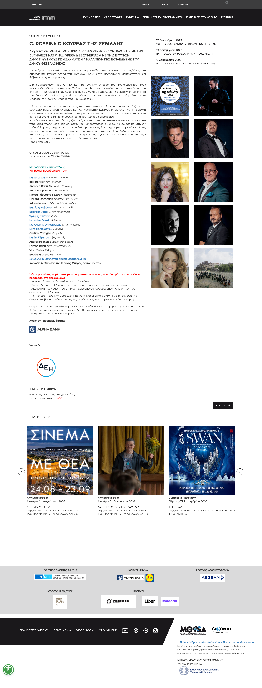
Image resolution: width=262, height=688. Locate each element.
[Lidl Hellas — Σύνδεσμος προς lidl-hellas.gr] (144, 576)
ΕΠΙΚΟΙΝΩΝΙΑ (62, 630)
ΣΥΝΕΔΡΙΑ (132, 17)
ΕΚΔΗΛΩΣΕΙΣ (91, 17)
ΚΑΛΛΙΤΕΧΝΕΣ (113, 17)
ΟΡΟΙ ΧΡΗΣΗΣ (108, 630)
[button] (8, 670)
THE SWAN (176, 506)
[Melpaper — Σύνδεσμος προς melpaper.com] (160, 576)
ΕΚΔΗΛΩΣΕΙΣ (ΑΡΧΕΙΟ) (34, 630)
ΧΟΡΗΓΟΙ (163, 4)
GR (34, 4)
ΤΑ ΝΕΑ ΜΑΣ (183, 4)
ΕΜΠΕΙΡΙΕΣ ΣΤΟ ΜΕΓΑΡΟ (201, 17)
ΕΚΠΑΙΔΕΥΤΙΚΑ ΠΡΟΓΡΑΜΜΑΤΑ (163, 17)
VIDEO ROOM (85, 630)
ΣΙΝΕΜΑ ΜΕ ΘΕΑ (38, 506)
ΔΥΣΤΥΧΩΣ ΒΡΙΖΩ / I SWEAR (118, 506)
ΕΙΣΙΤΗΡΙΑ (227, 17)
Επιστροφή (223, 405)
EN (40, 4)
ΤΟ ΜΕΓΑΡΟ (144, 4)
